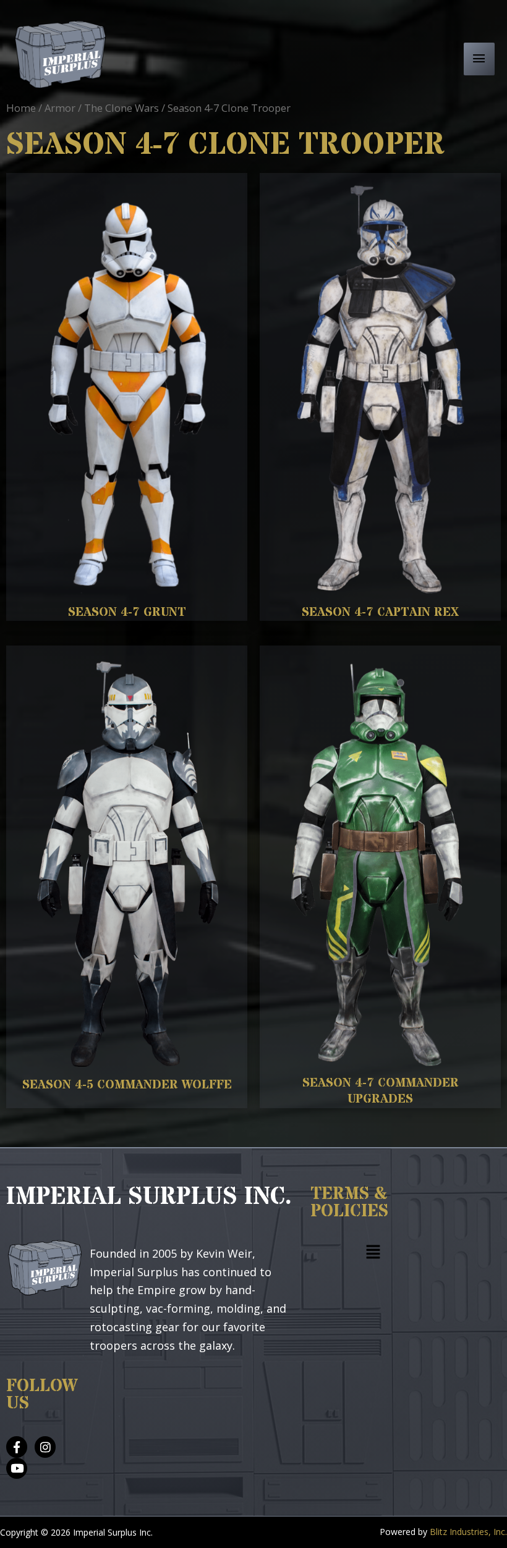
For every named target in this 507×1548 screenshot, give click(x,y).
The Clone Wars (121, 108)
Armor (60, 108)
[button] (373, 1254)
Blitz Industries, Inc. (468, 1531)
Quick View (127, 580)
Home (21, 108)
